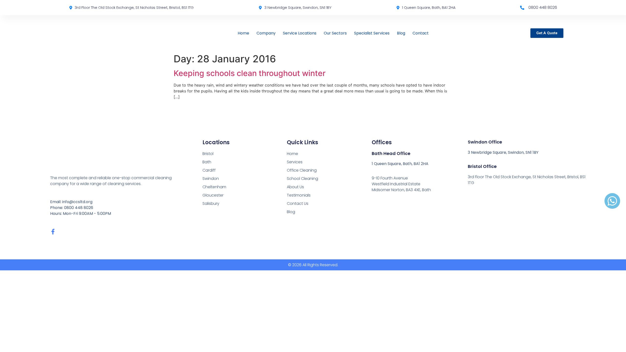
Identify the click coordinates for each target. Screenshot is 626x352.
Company (266, 33)
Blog (401, 33)
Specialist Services (372, 33)
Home (243, 33)
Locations (216, 142)
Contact (421, 33)
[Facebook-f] (53, 231)
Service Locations (299, 33)
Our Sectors (335, 33)
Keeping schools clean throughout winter (249, 73)
